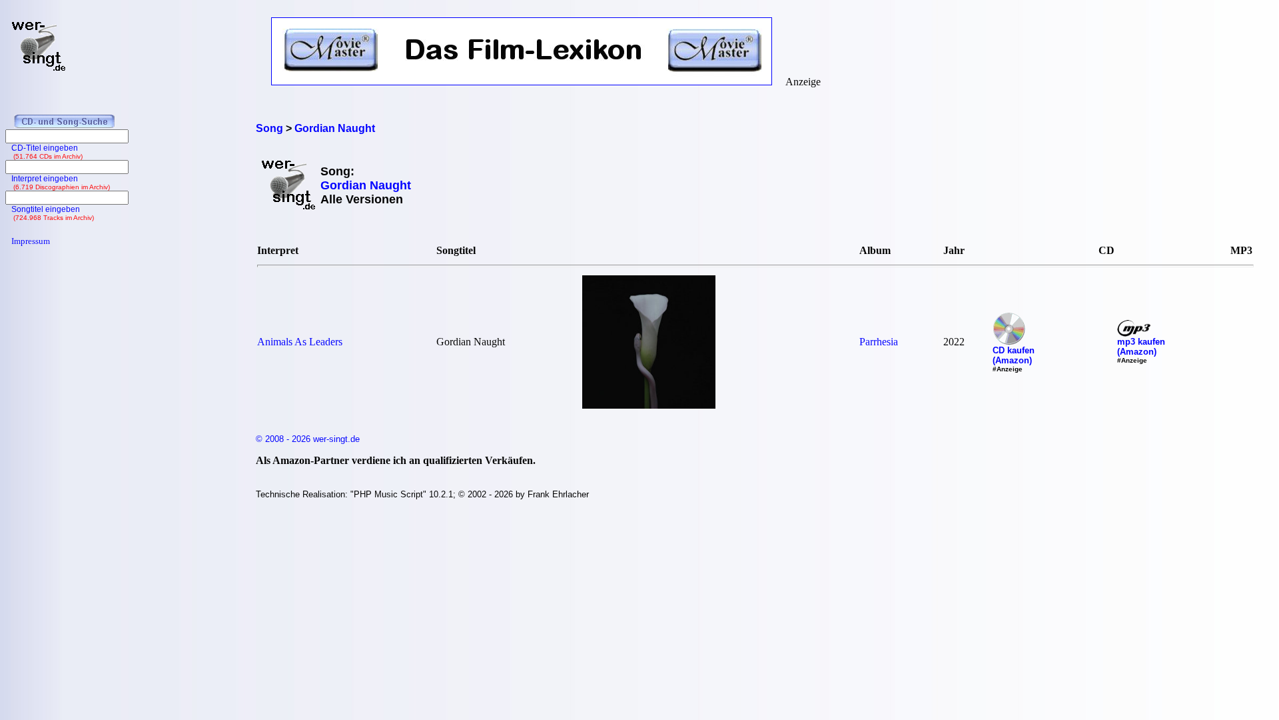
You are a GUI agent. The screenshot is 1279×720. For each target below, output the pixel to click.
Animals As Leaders (299, 341)
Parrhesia (878, 341)
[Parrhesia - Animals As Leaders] (648, 405)
